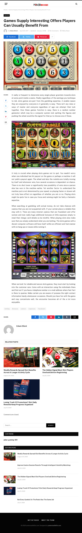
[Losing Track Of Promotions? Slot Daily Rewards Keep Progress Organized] (22, 389)
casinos (23, 309)
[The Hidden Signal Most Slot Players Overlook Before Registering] (60, 357)
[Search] (76, 3)
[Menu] (6, 3)
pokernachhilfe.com (54, 525)
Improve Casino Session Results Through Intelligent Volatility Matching (43, 465)
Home (5, 10)
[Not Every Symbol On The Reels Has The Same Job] (9, 502)
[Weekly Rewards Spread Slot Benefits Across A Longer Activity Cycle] (22, 357)
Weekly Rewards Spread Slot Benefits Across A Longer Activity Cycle (20, 371)
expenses (32, 309)
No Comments (54, 31)
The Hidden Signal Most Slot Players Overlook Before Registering (57, 371)
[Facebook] (6, 100)
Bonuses (15, 309)
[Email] (6, 122)
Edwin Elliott (14, 31)
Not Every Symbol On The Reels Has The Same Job (35, 499)
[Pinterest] (6, 117)
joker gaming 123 (10, 440)
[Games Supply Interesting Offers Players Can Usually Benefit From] (41, 65)
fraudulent (41, 309)
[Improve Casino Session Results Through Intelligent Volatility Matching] (9, 468)
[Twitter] (6, 106)
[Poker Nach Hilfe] (41, 3)
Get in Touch (33, 520)
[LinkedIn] (6, 111)
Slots (6, 15)
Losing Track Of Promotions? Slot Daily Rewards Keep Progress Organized (20, 403)
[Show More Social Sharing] (52, 37)
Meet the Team (48, 520)
